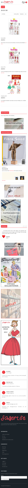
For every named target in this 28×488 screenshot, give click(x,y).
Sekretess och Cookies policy (7, 439)
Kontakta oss (4, 466)
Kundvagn (4, 463)
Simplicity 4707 (4, 96)
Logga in (3, 461)
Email (2, 475)
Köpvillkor (4, 437)
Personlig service (5, 454)
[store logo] (8, 2)
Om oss (3, 436)
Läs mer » (4, 180)
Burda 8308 (3, 38)
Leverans (4, 448)
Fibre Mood (11, 170)
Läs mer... (3, 72)
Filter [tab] (3, 7)
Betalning (4, 447)
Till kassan (4, 464)
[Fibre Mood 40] (14, 150)
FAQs (3, 452)
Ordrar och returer (5, 434)
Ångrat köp (4, 450)
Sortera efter (16, 14)
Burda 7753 (3, 67)
